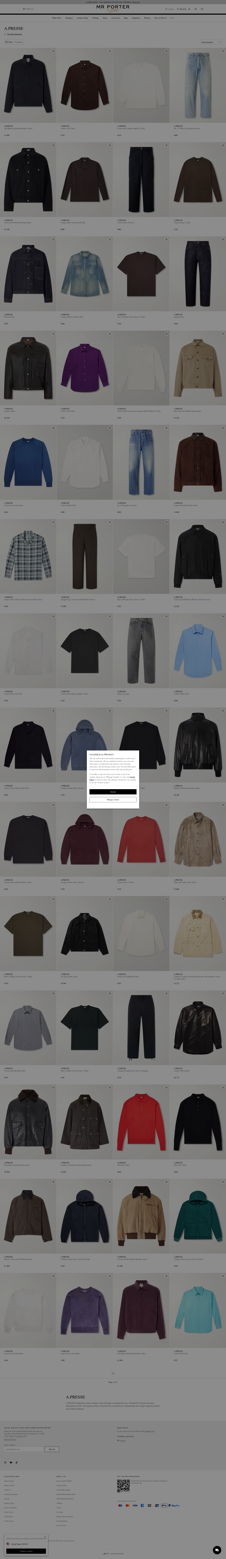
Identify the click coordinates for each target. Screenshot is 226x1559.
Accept (113, 791)
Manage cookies (113, 799)
